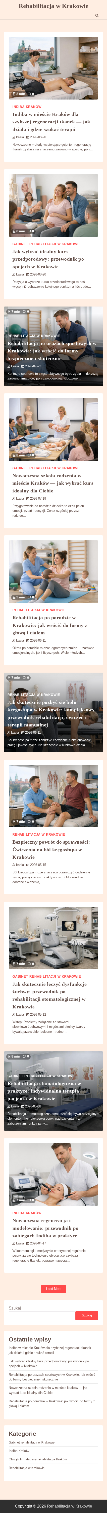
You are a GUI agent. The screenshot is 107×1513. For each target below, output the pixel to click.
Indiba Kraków (26, 107)
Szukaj (15, 1308)
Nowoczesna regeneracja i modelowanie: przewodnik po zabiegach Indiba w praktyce (45, 1228)
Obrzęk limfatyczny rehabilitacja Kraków (38, 1459)
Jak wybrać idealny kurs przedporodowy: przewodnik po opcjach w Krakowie (48, 259)
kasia (20, 137)
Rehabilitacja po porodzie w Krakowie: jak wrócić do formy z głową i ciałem (49, 625)
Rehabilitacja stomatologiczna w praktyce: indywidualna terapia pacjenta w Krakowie (44, 1091)
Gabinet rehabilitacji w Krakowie (46, 244)
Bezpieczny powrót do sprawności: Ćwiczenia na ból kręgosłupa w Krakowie (51, 849)
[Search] (97, 15)
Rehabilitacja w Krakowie (53, 5)
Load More (53, 1289)
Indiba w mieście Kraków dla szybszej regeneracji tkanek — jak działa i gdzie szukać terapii (51, 121)
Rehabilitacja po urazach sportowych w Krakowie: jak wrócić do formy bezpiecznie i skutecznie (52, 351)
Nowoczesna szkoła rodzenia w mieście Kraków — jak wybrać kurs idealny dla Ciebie (52, 483)
